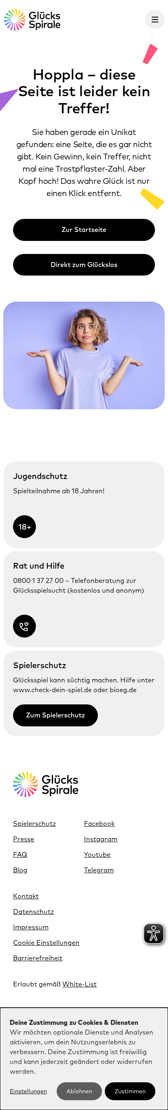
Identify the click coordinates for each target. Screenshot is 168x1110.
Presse (23, 839)
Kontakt (26, 896)
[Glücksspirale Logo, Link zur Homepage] (31, 19)
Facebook (99, 823)
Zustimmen (130, 1091)
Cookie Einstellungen (46, 942)
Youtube (97, 854)
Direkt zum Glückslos (84, 264)
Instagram (100, 839)
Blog (20, 870)
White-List (79, 984)
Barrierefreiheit (37, 958)
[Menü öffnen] (155, 19)
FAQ (20, 854)
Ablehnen (79, 1091)
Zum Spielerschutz (55, 715)
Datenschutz (33, 911)
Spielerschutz (34, 823)
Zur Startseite (84, 229)
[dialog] (84, 1059)
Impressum (31, 927)
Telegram (99, 870)
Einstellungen (28, 1091)
